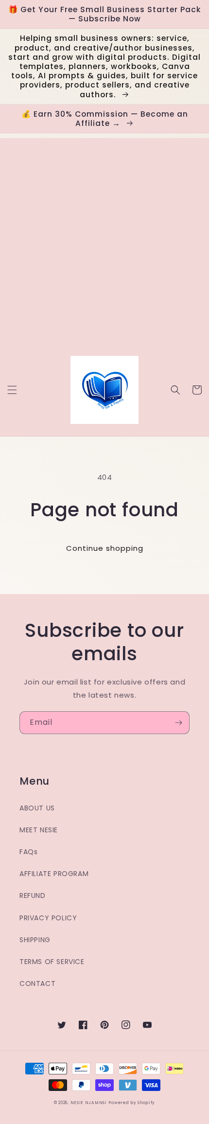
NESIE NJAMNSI (88, 1103)
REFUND (32, 895)
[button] (12, 390)
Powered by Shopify (131, 1103)
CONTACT (37, 983)
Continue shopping (104, 548)
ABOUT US (37, 808)
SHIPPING (35, 940)
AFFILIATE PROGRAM (53, 873)
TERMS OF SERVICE (52, 961)
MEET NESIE (38, 830)
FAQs (28, 852)
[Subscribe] (178, 722)
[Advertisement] (104, 242)
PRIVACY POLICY (48, 918)
